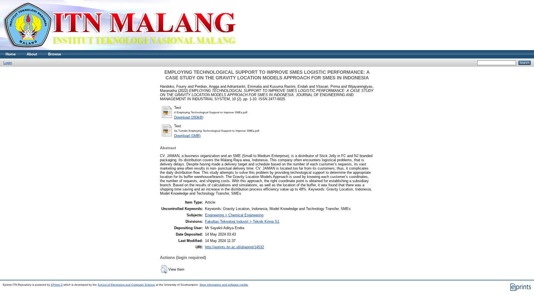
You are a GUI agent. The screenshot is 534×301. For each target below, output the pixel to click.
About (32, 54)
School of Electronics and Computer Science (126, 284)
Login (7, 63)
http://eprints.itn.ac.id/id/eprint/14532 (234, 247)
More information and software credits (224, 284)
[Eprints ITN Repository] (119, 49)
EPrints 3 (57, 284)
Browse (54, 54)
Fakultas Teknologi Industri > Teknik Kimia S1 (242, 221)
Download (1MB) (187, 136)
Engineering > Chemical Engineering (234, 215)
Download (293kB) (188, 117)
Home (11, 54)
